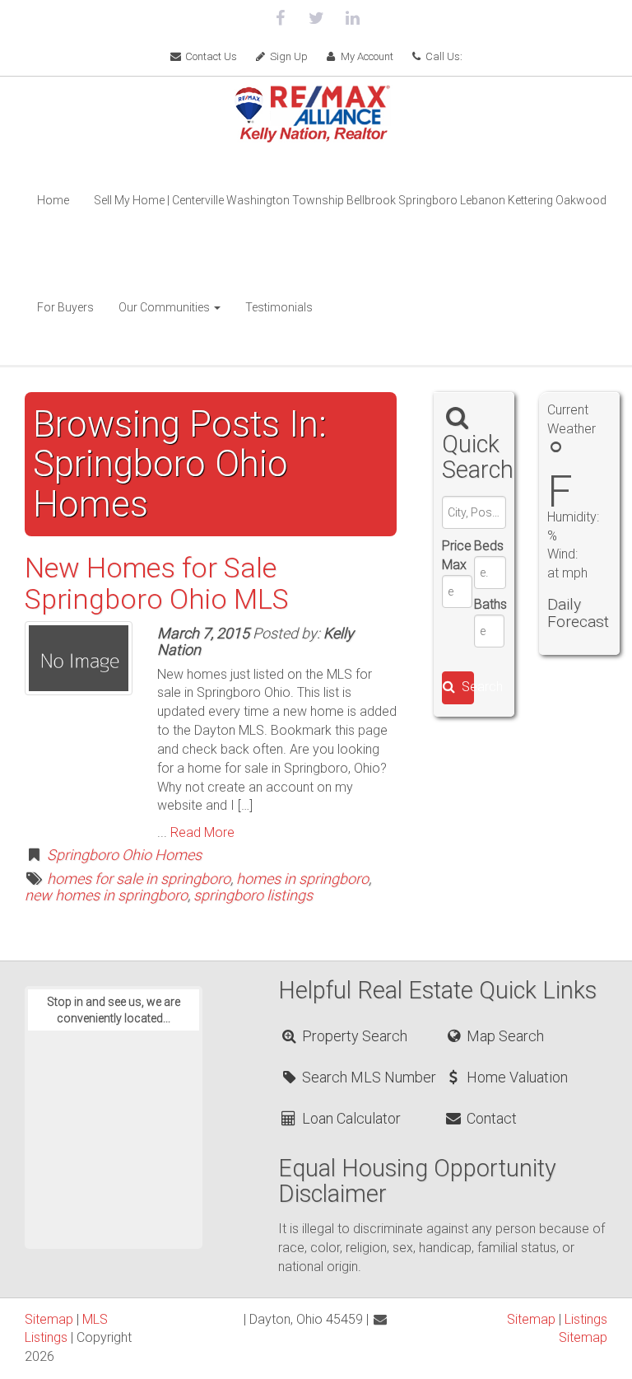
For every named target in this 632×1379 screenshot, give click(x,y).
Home (53, 200)
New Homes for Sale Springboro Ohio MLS (157, 583)
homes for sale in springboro (138, 878)
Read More (202, 832)
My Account (365, 56)
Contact (490, 1118)
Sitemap (49, 1319)
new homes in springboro (106, 895)
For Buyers (65, 307)
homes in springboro (302, 878)
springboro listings (253, 895)
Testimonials (279, 307)
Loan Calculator (350, 1118)
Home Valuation (515, 1077)
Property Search (353, 1036)
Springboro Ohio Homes (124, 854)
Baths (489, 604)
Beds (489, 546)
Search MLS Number (367, 1077)
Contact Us (210, 56)
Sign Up (287, 56)
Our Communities (165, 307)
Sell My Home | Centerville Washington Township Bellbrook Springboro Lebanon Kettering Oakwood (350, 200)
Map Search (503, 1036)
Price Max (457, 555)
